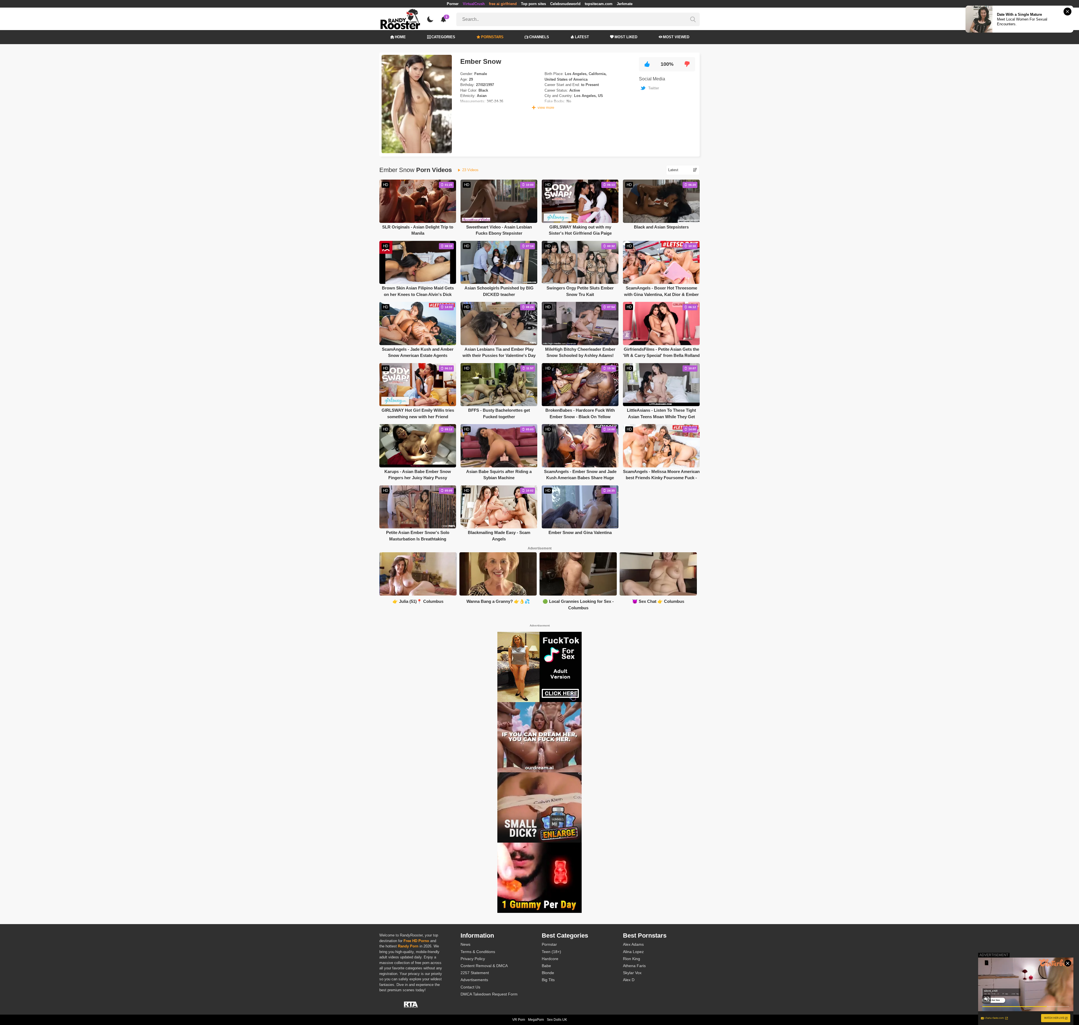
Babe (546, 965)
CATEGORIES (443, 37)
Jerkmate (625, 4)
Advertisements (474, 980)
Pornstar (549, 944)
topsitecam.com (599, 4)
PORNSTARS (492, 37)
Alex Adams (633, 944)
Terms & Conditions (478, 951)
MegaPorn (536, 1020)
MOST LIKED (626, 37)
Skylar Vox (632, 972)
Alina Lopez (633, 951)
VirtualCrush (474, 4)
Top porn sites (533, 4)
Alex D (628, 980)
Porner (453, 4)
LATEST (582, 37)
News (465, 944)
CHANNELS (539, 37)
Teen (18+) (551, 951)
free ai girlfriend (503, 4)
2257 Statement (475, 972)
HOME (400, 37)
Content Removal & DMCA (484, 965)
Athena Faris (634, 965)
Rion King (631, 958)
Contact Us (470, 987)
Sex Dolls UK (557, 1020)
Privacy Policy (473, 958)
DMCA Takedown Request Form (489, 994)
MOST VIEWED (676, 37)
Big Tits (548, 980)
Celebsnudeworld (565, 4)
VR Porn (518, 1020)
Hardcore (550, 958)
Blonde (548, 972)
